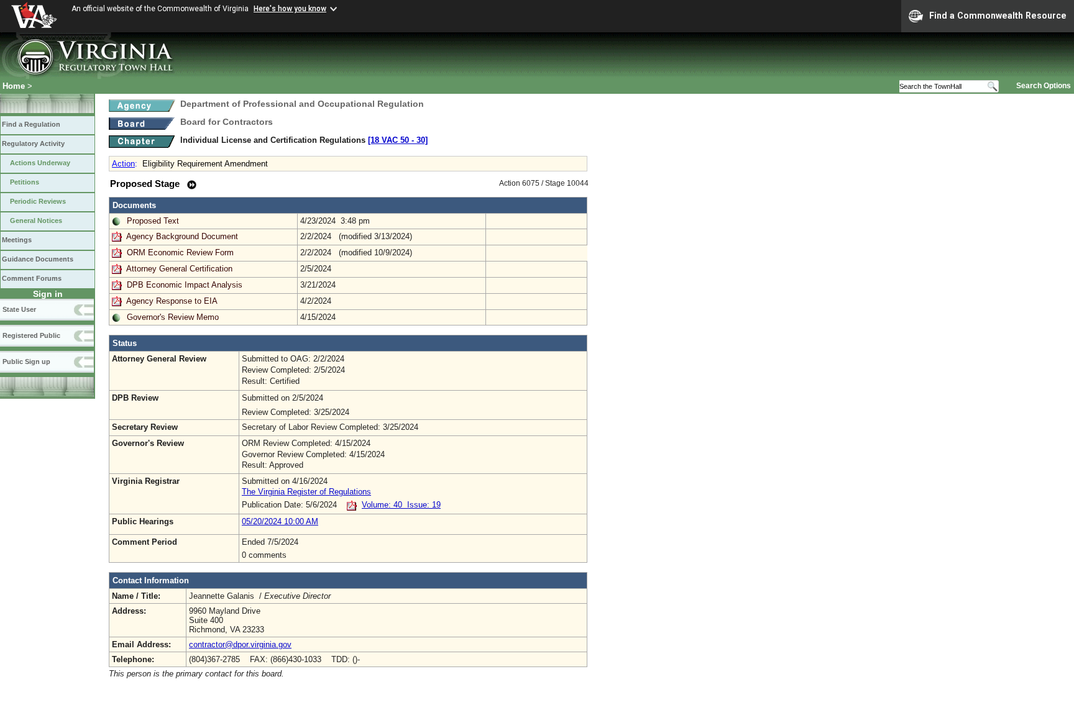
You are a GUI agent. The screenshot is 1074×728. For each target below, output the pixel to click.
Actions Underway (40, 162)
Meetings (17, 239)
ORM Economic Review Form (180, 252)
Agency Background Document (182, 236)
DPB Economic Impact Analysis (184, 284)
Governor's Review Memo (173, 317)
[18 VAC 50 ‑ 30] (398, 140)
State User (19, 309)
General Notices (36, 220)
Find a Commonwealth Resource (998, 15)
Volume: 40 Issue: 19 (401, 504)
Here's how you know (290, 8)
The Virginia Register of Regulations (306, 491)
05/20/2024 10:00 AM (280, 521)
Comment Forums (32, 278)
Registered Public (31, 335)
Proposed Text (153, 220)
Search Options (1043, 85)
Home (13, 86)
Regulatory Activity (33, 143)
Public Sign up (26, 361)
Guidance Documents (37, 259)
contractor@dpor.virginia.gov (240, 644)
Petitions (24, 182)
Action (123, 163)
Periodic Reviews (38, 201)
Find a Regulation (31, 124)
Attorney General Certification (179, 268)
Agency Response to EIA (172, 301)
